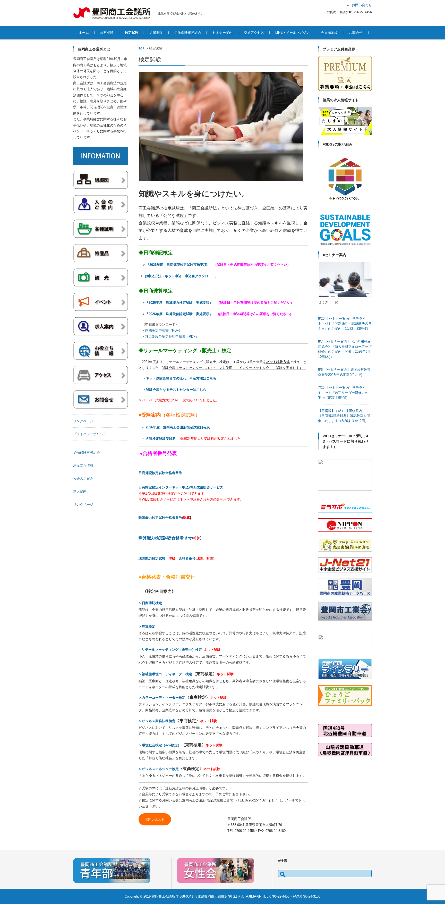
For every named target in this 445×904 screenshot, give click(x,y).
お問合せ (355, 33)
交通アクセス (254, 33)
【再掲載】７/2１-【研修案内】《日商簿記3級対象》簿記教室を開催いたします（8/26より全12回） (344, 416)
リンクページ (83, 421)
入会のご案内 (83, 478)
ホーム (84, 33)
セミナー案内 (222, 33)
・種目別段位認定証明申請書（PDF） (170, 337)
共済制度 (156, 33)
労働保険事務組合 (187, 33)
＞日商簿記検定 (150, 603)
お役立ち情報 (83, 465)
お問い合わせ (155, 819)
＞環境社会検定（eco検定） (160, 745)
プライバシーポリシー (90, 434)
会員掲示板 (329, 33)
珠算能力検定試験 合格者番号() (176, 558)
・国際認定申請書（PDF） (162, 330)
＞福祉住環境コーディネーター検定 (165, 674)
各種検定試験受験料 (161, 439)
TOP (141, 48)
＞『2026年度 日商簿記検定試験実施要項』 (178, 265)
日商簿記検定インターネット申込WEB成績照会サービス (181, 487)
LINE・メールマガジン (292, 33)
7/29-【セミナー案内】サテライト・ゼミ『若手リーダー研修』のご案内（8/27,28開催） (345, 393)
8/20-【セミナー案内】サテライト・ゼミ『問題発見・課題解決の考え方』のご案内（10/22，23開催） (345, 324)
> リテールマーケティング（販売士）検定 (170, 650)
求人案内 (80, 491)
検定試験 (131, 33)
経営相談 (107, 33)
